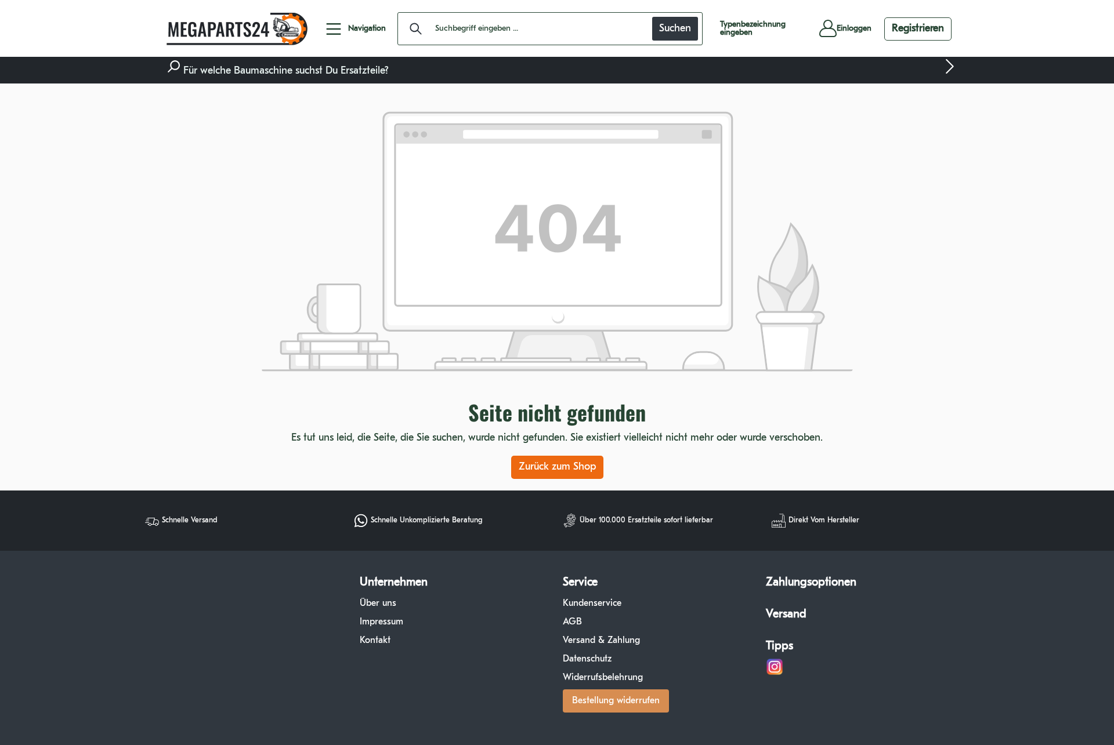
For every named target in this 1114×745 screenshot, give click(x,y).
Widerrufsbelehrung (603, 677)
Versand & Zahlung (601, 640)
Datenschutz (587, 659)
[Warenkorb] (799, 29)
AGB (572, 622)
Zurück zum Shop (557, 467)
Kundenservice (592, 603)
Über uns (378, 603)
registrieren (918, 29)
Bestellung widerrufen (616, 701)
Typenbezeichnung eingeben (753, 29)
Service (580, 582)
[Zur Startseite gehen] (235, 29)
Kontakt (375, 640)
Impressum (381, 622)
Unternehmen (394, 582)
